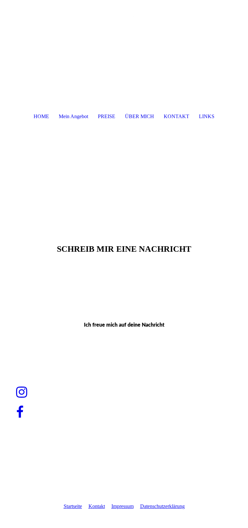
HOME (41, 116)
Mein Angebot (73, 116)
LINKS (206, 116)
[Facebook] (20, 412)
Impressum (122, 506)
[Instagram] (21, 392)
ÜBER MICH (139, 116)
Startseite (73, 506)
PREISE (106, 116)
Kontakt (96, 506)
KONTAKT (176, 116)
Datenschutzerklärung (162, 506)
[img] (124, 24)
